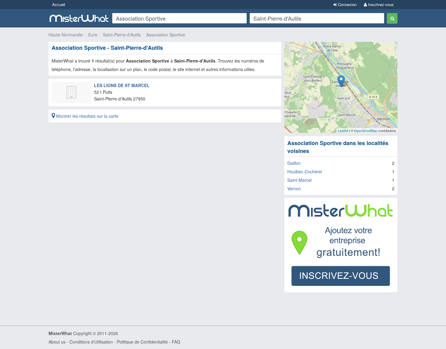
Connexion (346, 4)
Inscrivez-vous (380, 4)
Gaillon (294, 163)
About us (57, 342)
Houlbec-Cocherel (304, 171)
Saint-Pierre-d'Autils (122, 35)
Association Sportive (165, 35)
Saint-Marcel (299, 180)
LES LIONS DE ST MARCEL (122, 85)
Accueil (58, 4)
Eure (92, 35)
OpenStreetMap (365, 130)
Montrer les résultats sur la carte (86, 116)
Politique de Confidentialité (142, 342)
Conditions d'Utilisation (91, 342)
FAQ (176, 342)
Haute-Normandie (66, 35)
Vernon (294, 188)
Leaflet (343, 130)
